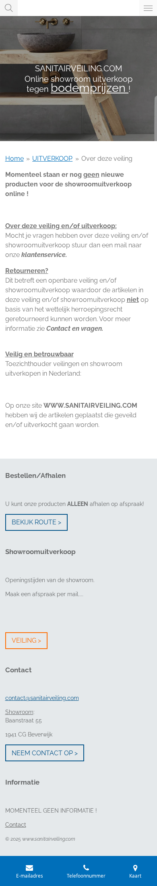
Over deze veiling (106, 158)
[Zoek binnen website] (9, 8)
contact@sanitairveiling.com (42, 698)
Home (14, 158)
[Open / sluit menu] (148, 8)
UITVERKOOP (52, 158)
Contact (15, 824)
